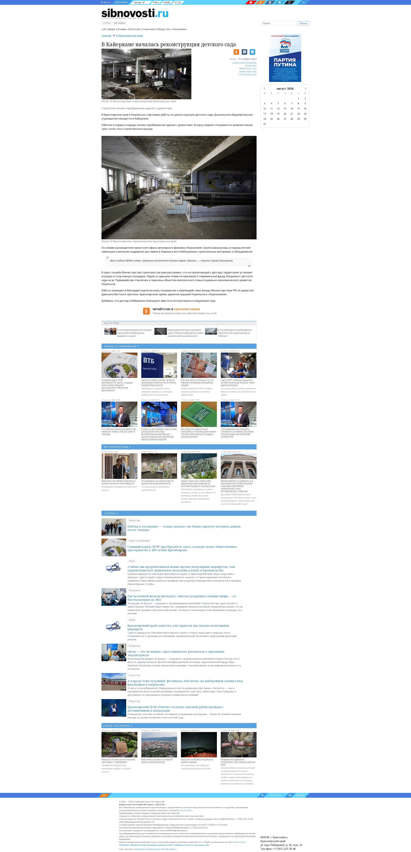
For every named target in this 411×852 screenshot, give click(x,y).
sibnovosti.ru (186, 810)
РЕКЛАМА (300, 795)
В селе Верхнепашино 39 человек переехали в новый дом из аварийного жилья (134, 332)
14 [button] (291, 108)
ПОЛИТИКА (251, 65)
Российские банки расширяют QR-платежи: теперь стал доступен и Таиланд (118, 431)
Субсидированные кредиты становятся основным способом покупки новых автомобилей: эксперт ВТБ (237, 432)
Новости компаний (139, 540)
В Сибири (109, 29)
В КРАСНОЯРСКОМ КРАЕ (245, 62)
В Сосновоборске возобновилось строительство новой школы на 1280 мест (235, 332)
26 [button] (278, 118)
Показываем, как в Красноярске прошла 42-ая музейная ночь (157, 482)
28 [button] (291, 118)
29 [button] (298, 118)
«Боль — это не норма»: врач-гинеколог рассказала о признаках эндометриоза (175, 653)
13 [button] (285, 108)
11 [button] (271, 108)
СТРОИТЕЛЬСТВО (247, 74)
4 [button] (271, 103)
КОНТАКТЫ (276, 795)
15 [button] (298, 108)
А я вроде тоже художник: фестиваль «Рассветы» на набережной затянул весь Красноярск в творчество (185, 682)
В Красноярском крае (129, 35)
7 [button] (291, 103)
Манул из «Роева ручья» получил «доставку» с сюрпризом (118, 760)
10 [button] (264, 108)
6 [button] (285, 103)
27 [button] (285, 118)
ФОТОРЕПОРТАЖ (117, 446)
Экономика (179, 29)
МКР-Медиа (119, 23)
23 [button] (305, 113)
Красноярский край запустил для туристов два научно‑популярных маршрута (178, 627)
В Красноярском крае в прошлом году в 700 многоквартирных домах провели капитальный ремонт (185, 332)
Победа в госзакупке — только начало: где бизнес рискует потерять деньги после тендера (183, 528)
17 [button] (264, 113)
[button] (264, 88)
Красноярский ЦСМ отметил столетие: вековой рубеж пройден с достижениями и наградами (175, 708)
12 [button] (278, 108)
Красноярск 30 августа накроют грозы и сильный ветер (157, 760)
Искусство (134, 675)
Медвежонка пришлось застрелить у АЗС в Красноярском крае (238, 762)
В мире (122, 29)
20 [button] (285, 113)
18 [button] (271, 113)
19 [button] (278, 113)
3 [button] (264, 103)
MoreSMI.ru (171, 849)
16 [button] (305, 108)
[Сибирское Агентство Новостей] (134, 12)
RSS (104, 795)
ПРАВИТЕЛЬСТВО (248, 68)
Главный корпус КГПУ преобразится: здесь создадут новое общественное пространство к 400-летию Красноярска (117, 385)
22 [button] (298, 113)
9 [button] (305, 103)
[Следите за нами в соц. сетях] (251, 2)
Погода (137, 2)
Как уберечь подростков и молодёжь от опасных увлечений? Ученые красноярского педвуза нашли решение (198, 432)
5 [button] (278, 103)
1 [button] (298, 98)
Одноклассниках (187, 309)
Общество (163, 29)
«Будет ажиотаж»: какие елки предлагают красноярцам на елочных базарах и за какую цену (198, 483)
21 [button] (291, 113)
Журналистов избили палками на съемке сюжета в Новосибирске (118, 482)
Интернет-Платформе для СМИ (150, 849)
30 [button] (305, 118)
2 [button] (305, 98)
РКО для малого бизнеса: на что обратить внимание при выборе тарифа (197, 382)
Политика (149, 29)
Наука (132, 560)
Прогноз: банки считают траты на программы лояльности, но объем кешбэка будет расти (158, 382)
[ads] (285, 58)
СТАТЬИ (111, 513)
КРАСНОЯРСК (121, 2)
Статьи (106, 23)
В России (134, 29)
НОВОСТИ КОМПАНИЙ (121, 346)
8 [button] (298, 103)
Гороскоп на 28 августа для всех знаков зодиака (197, 760)
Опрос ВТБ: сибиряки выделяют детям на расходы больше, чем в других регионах (238, 382)
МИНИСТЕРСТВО (248, 71)
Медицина (134, 590)
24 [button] (264, 118)
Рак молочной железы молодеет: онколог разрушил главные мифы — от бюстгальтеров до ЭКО (181, 598)
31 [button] (264, 123)
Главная (106, 35)
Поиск (303, 23)
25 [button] (271, 118)
